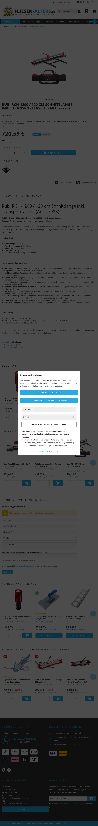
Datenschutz (43, 451)
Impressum (55, 451)
